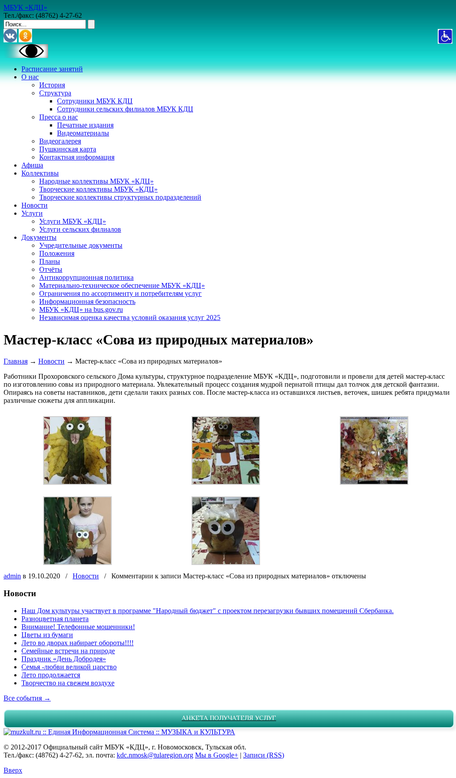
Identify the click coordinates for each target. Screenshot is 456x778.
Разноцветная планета (55, 618)
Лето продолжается (50, 675)
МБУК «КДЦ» (25, 7)
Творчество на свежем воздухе (67, 683)
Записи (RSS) (263, 755)
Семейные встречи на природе (68, 651)
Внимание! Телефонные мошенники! (78, 627)
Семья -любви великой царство (69, 667)
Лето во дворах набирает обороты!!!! (77, 643)
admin (12, 576)
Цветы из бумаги (47, 635)
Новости (51, 361)
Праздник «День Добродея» (63, 659)
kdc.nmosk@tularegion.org (155, 755)
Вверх (13, 770)
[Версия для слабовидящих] (26, 55)
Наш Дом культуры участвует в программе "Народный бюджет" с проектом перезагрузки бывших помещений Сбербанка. (207, 610)
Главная (16, 361)
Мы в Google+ (216, 755)
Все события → (27, 698)
